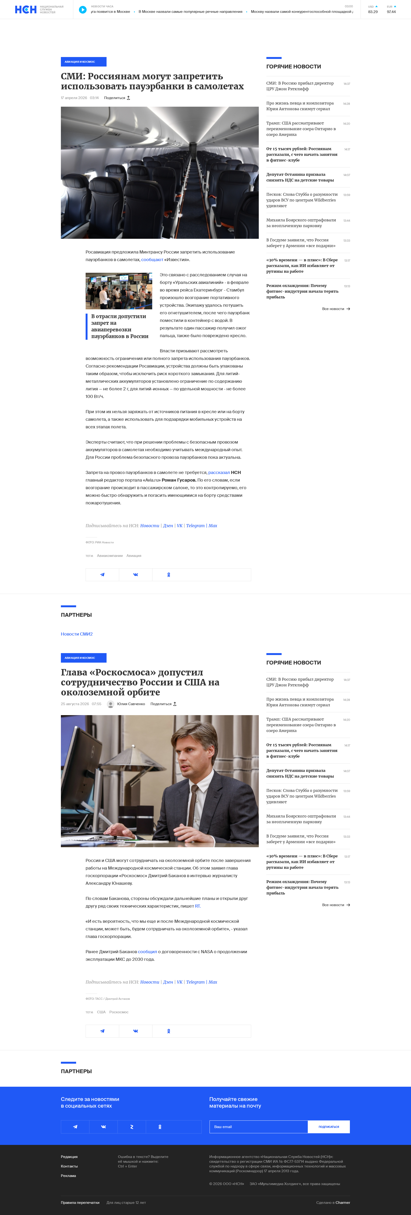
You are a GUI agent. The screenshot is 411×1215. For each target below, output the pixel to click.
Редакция (69, 1156)
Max (213, 525)
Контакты (69, 1166)
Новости (149, 525)
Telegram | (197, 525)
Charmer (343, 1202)
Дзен (168, 525)
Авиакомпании (110, 555)
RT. (198, 906)
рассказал (219, 472)
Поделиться (114, 98)
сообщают (152, 260)
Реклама (68, 1175)
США (101, 1012)
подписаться (329, 1127)
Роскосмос (118, 1012)
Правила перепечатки (80, 1202)
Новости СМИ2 (77, 634)
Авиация (134, 555)
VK (179, 525)
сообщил (148, 952)
